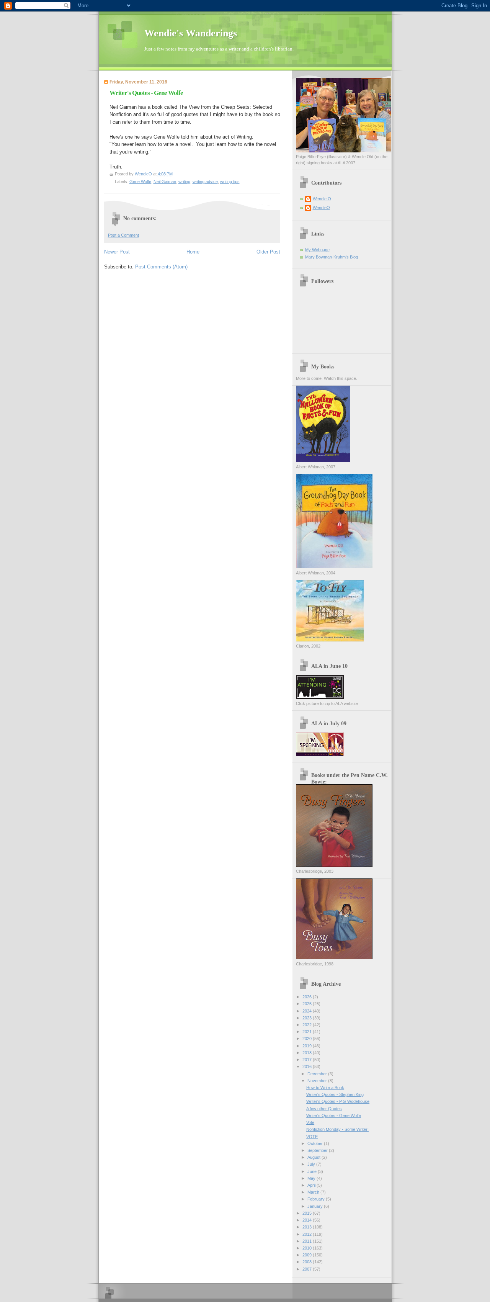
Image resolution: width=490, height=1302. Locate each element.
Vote (310, 1122)
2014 (307, 1220)
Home (192, 252)
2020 (307, 1038)
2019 (307, 1046)
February (316, 1199)
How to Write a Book (325, 1087)
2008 (307, 1261)
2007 (307, 1269)
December (317, 1073)
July (311, 1164)
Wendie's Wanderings (190, 33)
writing (184, 181)
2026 (307, 996)
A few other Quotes (324, 1108)
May (312, 1178)
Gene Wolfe (140, 181)
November (317, 1080)
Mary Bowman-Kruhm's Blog (331, 257)
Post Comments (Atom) (161, 267)
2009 (307, 1255)
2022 (307, 1024)
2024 (307, 1011)
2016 (307, 1066)
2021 (307, 1031)
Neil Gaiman (165, 181)
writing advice (205, 181)
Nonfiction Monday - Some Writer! (337, 1129)
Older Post (268, 252)
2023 (307, 1018)
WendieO (321, 207)
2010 (307, 1248)
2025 (307, 1003)
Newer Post (117, 252)
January (315, 1206)
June (312, 1171)
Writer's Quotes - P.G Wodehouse (337, 1101)
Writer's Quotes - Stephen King (335, 1094)
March (313, 1192)
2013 (307, 1227)
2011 (307, 1241)
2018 (307, 1052)
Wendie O (322, 198)
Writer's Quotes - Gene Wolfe (333, 1115)
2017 (307, 1059)
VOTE (312, 1136)
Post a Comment (123, 235)
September (318, 1150)
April (312, 1185)
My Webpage (317, 249)
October (315, 1143)
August (314, 1157)
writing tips (230, 181)
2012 (307, 1234)
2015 (307, 1213)
